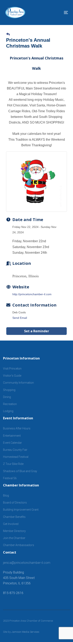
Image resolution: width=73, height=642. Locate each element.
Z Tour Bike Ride (13, 463)
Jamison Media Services (25, 631)
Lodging (8, 411)
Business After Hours (16, 428)
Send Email (19, 317)
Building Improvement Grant (21, 509)
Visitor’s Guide (12, 375)
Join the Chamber (14, 538)
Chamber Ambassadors (18, 545)
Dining (7, 397)
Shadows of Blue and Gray (20, 471)
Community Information (18, 382)
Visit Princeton (12, 368)
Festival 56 (10, 478)
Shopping (9, 390)
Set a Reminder (36, 331)
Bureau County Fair (15, 449)
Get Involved (10, 524)
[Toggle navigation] (57, 12)
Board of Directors (15, 502)
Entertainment (12, 435)
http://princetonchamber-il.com (32, 294)
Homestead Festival (15, 456)
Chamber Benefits (14, 516)
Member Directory (14, 531)
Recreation (10, 404)
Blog (6, 495)
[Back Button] (8, 34)
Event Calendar (12, 442)
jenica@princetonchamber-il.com (26, 563)
